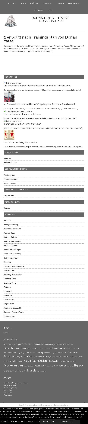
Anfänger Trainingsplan (12, 241)
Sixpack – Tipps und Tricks (14, 312)
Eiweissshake (10, 352)
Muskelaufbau (9, 300)
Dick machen (21, 349)
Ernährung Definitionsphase (14, 266)
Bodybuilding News (11, 258)
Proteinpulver (40, 365)
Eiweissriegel (75, 349)
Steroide (7, 208)
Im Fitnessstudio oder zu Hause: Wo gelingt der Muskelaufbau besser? (39, 104)
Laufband (53, 361)
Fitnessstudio (62, 353)
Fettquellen (24, 353)
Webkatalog (8, 395)
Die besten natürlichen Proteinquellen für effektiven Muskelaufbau (37, 85)
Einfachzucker (48, 349)
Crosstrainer (69, 344)
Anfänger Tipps (9, 233)
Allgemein (7, 158)
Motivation (8, 295)
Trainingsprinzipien (11, 179)
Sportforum (8, 392)
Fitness (46, 353)
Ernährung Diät (9, 270)
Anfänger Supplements (12, 229)
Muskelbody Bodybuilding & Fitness (16, 383)
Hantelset (67, 357)
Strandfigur (8, 371)
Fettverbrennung (35, 352)
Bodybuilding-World (10, 385)
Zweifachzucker (42, 371)
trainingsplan (30, 370)
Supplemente (9, 196)
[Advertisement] (10, 67)
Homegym (7, 291)
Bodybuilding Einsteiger (57, 344)
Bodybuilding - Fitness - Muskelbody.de (51, 19)
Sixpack (78, 365)
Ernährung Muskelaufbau (13, 275)
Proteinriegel (50, 366)
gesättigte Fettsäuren (21, 357)
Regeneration (9, 304)
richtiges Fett (69, 366)
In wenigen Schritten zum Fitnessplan (22, 124)
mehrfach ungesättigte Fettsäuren (66, 361)
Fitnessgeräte (52, 353)
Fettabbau (7, 287)
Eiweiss (56, 348)
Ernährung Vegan (10, 283)
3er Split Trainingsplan (30, 344)
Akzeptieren (49, 421)
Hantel (30, 356)
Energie (19, 353)
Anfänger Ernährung (11, 225)
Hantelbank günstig (48, 357)
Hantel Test (80, 357)
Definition (10, 348)
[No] (77, 422)
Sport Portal (8, 390)
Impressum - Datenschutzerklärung (57, 405)
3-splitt (19, 344)
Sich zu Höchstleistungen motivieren (22, 114)
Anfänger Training (10, 237)
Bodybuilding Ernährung (12, 254)
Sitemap (6, 333)
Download (7, 262)
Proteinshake (59, 365)
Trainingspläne (9, 175)
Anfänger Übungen (10, 245)
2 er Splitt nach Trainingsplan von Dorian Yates (40, 39)
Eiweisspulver (66, 349)
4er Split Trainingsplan (45, 344)
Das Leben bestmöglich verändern (21, 142)
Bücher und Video (10, 163)
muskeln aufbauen (28, 366)
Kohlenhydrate (17, 361)
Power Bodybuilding (10, 388)
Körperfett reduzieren (36, 360)
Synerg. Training (10, 183)
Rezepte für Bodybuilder (13, 308)
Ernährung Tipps (10, 279)
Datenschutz (66, 421)
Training (17, 370)
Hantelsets (74, 357)
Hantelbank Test (58, 357)
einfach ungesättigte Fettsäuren (35, 349)
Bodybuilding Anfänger (12, 250)
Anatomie (7, 221)
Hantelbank (38, 357)
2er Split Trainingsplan (10, 344)
